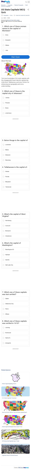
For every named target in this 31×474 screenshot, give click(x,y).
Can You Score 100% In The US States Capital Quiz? (14, 412)
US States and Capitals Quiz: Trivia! (10, 441)
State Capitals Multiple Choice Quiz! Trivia (12, 426)
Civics (11, 15)
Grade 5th (27, 15)
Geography (6, 15)
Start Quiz (15, 57)
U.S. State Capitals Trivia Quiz (9, 398)
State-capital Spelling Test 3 (9, 383)
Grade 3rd (18, 15)
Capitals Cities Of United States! (10, 455)
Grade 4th (23, 15)
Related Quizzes (6, 370)
